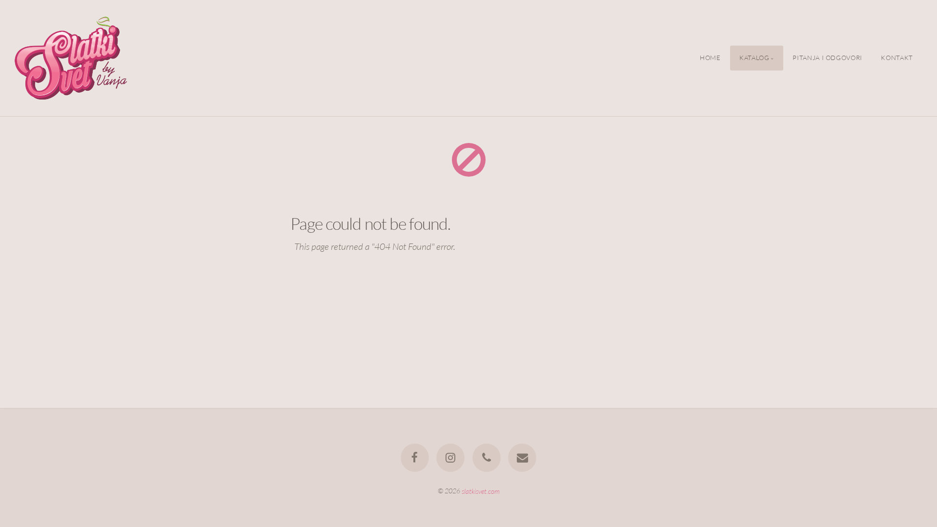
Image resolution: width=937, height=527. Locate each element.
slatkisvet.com (481, 490)
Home (710, 58)
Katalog (754, 58)
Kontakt (897, 58)
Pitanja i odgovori (827, 58)
